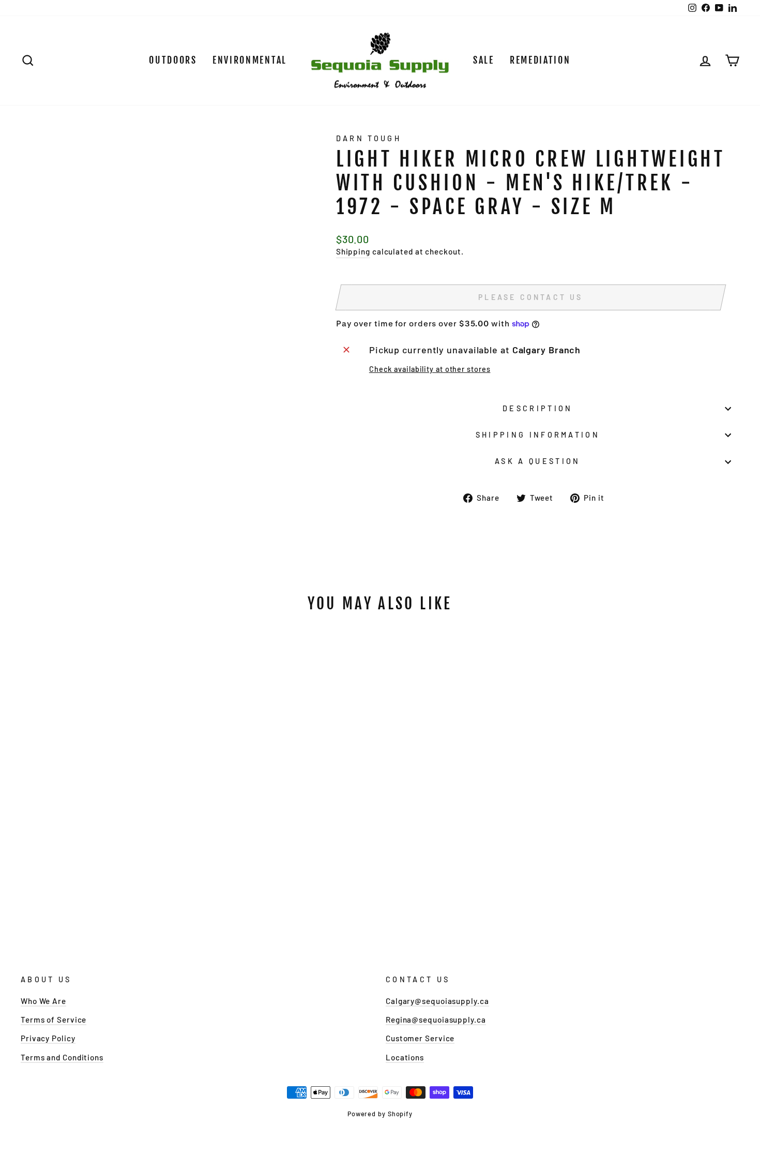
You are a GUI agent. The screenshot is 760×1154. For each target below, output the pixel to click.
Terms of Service (53, 1019)
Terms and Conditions (62, 1057)
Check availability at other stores (430, 369)
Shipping (353, 251)
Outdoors (173, 60)
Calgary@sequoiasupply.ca (437, 1001)
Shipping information (538, 434)
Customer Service (420, 1038)
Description (538, 408)
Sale (483, 60)
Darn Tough (368, 138)
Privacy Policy (48, 1038)
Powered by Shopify (380, 1114)
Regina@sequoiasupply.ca (436, 1019)
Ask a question (537, 461)
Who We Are (43, 1001)
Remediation (540, 60)
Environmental (249, 60)
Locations (405, 1057)
